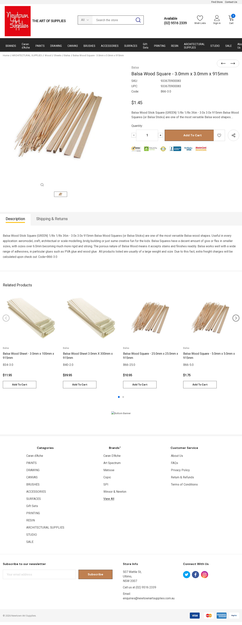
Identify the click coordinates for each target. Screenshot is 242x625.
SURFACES (33, 499)
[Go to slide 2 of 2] (123, 397)
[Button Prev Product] (224, 63)
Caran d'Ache (34, 456)
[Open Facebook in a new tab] (195, 574)
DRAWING (33, 470)
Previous (6, 318)
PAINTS (31, 463)
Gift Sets (32, 506)
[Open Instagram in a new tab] (204, 574)
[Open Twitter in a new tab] (186, 574)
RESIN (30, 520)
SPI (105, 484)
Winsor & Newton (114, 491)
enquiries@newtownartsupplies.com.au (149, 598)
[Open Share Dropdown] (233, 135)
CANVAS (32, 477)
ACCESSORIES (36, 491)
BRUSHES (33, 484)
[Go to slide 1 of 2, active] (119, 397)
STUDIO (31, 534)
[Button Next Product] (231, 63)
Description (15, 219)
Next (236, 318)
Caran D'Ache (112, 456)
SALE (29, 542)
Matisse (108, 470)
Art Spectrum (112, 463)
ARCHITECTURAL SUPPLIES (45, 527)
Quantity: (137, 126)
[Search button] (138, 20)
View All (108, 499)
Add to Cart (19, 384)
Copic (107, 477)
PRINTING (33, 513)
